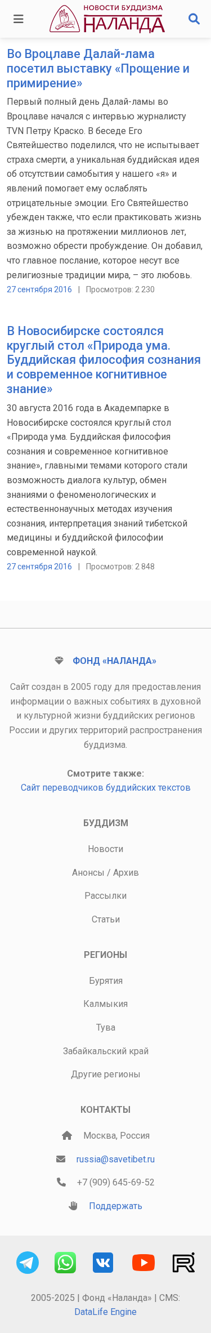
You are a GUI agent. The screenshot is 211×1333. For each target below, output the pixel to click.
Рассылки (105, 895)
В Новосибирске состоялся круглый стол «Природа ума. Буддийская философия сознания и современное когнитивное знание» (104, 360)
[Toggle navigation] (18, 19)
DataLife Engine (105, 1312)
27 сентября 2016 (39, 289)
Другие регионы (106, 1074)
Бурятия (106, 980)
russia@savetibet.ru (116, 1159)
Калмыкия (105, 1003)
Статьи (106, 919)
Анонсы (88, 872)
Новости (105, 849)
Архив (126, 872)
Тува (105, 1027)
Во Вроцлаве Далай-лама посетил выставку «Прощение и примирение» (98, 68)
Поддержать (115, 1206)
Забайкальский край (106, 1051)
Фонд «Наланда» (114, 661)
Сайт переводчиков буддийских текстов (106, 787)
